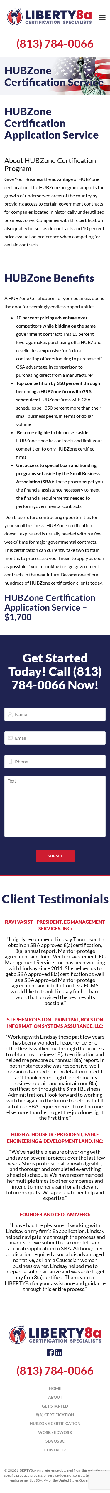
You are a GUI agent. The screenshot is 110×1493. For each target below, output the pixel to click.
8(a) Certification (55, 1414)
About (55, 1397)
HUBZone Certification (55, 1423)
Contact (53, 1449)
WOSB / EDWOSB (55, 1432)
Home (55, 1388)
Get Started (55, 1405)
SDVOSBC (55, 1441)
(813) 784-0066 (55, 43)
